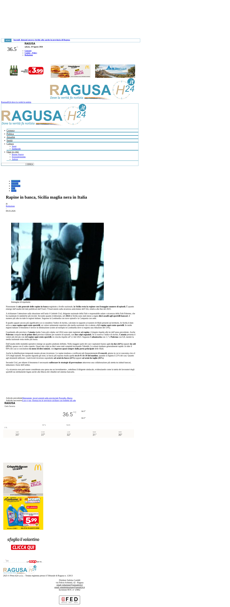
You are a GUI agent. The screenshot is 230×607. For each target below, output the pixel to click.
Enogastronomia (19, 157)
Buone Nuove (18, 154)
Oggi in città (13, 152)
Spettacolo (16, 149)
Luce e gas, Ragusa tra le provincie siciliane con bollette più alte (49, 400)
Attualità (11, 137)
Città (13, 188)
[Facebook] (1, 61)
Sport (14, 146)
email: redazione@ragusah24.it (70, 585)
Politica (10, 133)
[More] (68, 215)
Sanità (10, 140)
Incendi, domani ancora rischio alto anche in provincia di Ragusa (41, 40)
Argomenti (15, 181)
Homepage (15, 186)
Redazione (29, 55)
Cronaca (11, 130)
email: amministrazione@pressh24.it (69, 587)
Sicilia (13, 191)
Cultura (10, 143)
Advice (15, 159)
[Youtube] (3, 61)
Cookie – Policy (31, 53)
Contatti (28, 51)
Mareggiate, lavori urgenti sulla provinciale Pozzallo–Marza (47, 398)
